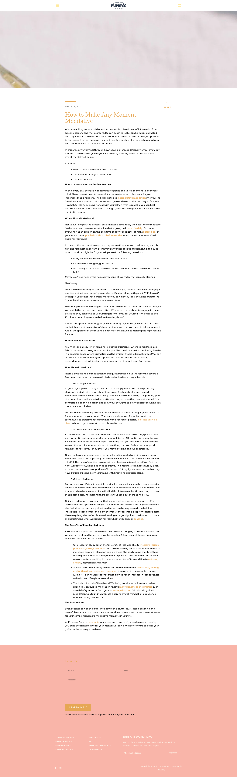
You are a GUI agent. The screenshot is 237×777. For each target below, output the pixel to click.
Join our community (137, 737)
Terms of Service (64, 737)
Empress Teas (164, 766)
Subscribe (173, 753)
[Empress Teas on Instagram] (60, 768)
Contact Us (95, 737)
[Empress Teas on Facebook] (55, 768)
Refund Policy (63, 745)
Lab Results (95, 749)
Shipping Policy (64, 749)
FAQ (91, 741)
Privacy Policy (63, 741)
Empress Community (100, 745)
